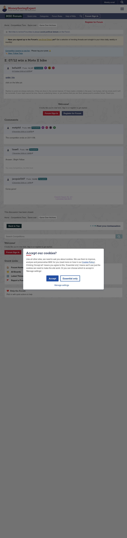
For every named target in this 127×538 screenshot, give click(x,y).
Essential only (70, 278)
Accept (52, 278)
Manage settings (61, 285)
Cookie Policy (88, 261)
